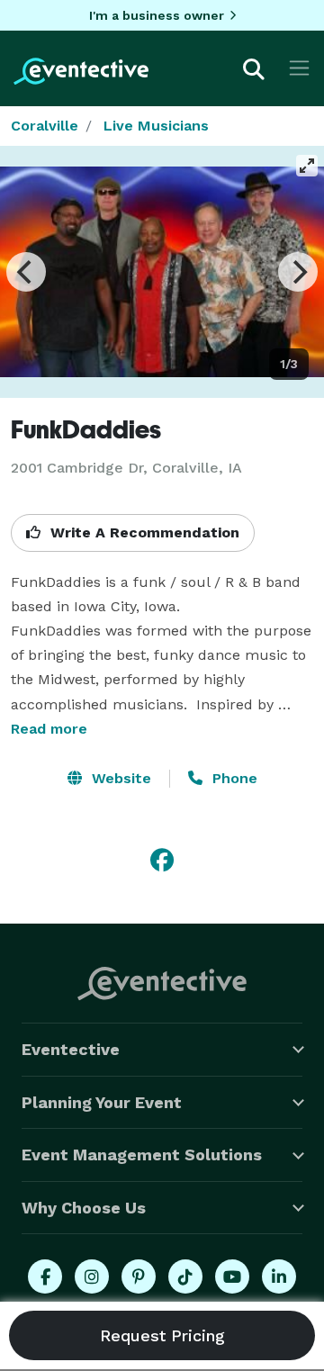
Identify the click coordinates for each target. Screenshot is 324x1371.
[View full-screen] (307, 165)
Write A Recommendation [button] (142, 532)
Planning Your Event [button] (102, 1102)
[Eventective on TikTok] (185, 1276)
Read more (49, 728)
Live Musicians (156, 125)
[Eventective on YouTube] (232, 1276)
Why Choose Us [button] (84, 1207)
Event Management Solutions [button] (142, 1154)
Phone (232, 778)
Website (119, 778)
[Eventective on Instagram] (92, 1276)
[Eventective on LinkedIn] (279, 1276)
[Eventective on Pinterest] (139, 1276)
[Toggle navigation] (299, 68)
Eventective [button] (71, 1049)
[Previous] (26, 272)
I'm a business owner (156, 15)
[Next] (298, 272)
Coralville (44, 125)
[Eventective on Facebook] (45, 1276)
